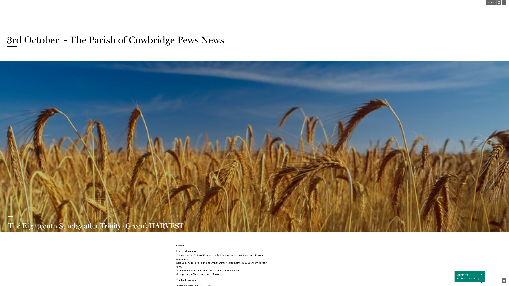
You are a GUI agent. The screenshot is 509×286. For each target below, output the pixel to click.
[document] (254, 143)
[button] (491, 2)
